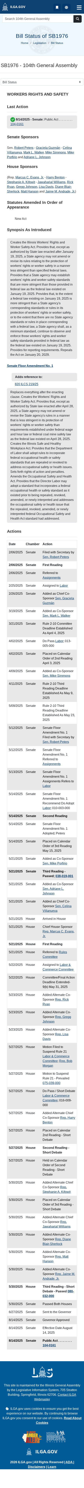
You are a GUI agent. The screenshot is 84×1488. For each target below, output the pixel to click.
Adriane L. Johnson (37, 157)
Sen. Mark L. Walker (56, 615)
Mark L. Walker (33, 152)
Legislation (39, 42)
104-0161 (17, 124)
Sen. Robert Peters (56, 557)
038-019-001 (64, 876)
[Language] (66, 7)
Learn (52, 1466)
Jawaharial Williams (51, 182)
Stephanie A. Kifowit (21, 182)
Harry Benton (55, 177)
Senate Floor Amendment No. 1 (30, 365)
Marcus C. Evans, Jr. (29, 177)
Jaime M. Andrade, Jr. (60, 191)
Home (24, 42)
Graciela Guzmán (48, 147)
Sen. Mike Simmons (56, 675)
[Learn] (57, 7)
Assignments (52, 577)
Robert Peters (23, 147)
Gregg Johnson (26, 186)
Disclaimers (36, 1466)
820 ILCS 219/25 (26, 384)
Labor (64, 585)
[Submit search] (77, 19)
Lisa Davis (46, 186)
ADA (69, 1462)
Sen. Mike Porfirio (55, 863)
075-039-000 (51, 1083)
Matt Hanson (29, 191)
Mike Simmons (55, 152)
